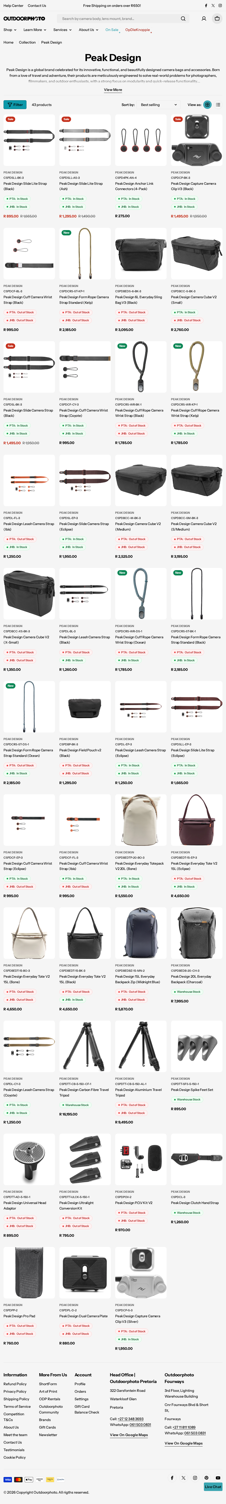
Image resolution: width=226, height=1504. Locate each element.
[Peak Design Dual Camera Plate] (85, 1272)
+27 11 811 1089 (184, 1427)
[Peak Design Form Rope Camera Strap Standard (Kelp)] (85, 253)
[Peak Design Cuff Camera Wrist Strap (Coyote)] (85, 367)
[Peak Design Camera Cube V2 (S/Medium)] (196, 480)
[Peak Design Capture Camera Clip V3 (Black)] (196, 140)
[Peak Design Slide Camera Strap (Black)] (29, 367)
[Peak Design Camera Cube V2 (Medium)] (141, 480)
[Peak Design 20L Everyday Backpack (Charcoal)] (196, 933)
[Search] (183, 18)
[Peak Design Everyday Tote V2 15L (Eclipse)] (196, 820)
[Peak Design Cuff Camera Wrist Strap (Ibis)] (85, 820)
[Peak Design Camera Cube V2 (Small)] (196, 253)
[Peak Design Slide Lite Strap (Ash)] (85, 140)
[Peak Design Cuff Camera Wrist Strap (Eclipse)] (29, 820)
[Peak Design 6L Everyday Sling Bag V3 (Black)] (141, 253)
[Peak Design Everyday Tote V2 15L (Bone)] (29, 933)
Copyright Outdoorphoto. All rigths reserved (52, 1492)
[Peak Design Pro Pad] (29, 1272)
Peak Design (13, 172)
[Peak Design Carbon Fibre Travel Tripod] (85, 1046)
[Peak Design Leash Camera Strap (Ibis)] (29, 480)
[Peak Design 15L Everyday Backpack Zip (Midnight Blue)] (141, 933)
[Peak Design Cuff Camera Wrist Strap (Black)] (29, 253)
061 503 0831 (140, 1424)
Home (8, 42)
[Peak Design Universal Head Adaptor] (29, 1159)
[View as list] (218, 104)
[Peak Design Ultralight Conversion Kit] (85, 1159)
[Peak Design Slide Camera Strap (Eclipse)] (85, 480)
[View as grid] (207, 104)
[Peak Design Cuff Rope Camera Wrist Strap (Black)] (141, 367)
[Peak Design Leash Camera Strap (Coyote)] (29, 1046)
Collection (27, 42)
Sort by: (128, 104)
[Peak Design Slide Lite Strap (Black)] (29, 140)
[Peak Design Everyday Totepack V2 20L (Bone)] (141, 820)
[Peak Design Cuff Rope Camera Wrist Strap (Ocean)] (141, 593)
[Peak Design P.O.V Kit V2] (141, 1159)
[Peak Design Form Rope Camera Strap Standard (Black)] (196, 593)
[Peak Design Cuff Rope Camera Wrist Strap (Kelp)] (196, 367)
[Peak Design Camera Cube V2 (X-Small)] (29, 593)
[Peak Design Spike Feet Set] (196, 1046)
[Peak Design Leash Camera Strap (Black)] (85, 593)
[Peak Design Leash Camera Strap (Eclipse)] (141, 707)
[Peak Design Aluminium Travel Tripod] (141, 1046)
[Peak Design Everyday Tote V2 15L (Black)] (85, 933)
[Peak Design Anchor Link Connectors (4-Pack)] (141, 140)
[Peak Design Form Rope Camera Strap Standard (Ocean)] (29, 707)
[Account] (204, 18)
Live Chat (213, 1487)
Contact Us (37, 5)
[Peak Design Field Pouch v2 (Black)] (85, 707)
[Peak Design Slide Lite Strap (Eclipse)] (196, 707)
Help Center (13, 5)
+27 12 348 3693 (130, 1419)
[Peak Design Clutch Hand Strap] (196, 1159)
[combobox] (123, 18)
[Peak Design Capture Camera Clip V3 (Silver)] (141, 1272)
